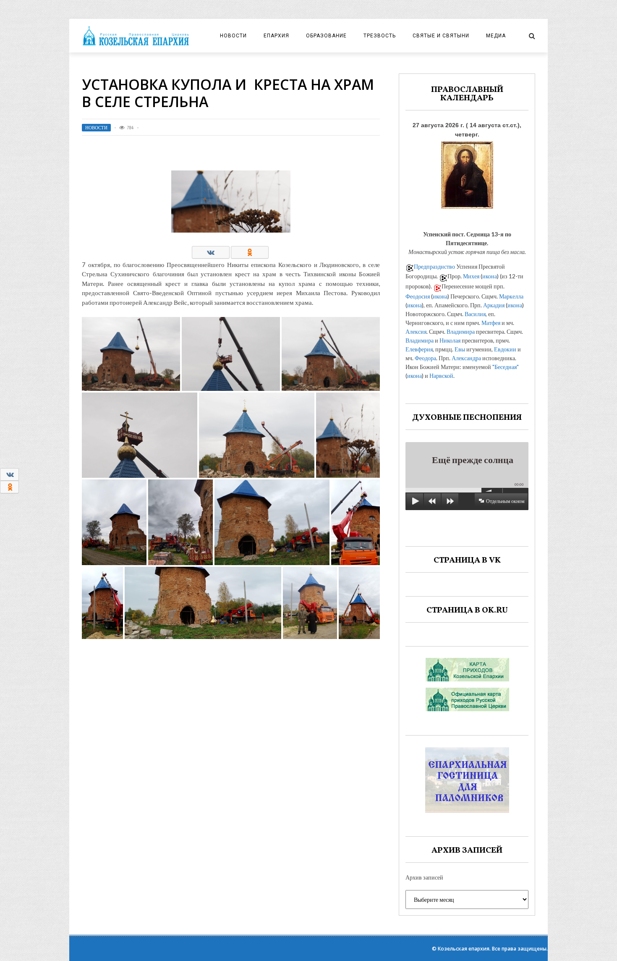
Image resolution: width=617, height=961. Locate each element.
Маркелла (511, 296)
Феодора (425, 357)
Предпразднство (434, 266)
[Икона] (467, 172)
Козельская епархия (463, 948)
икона (489, 276)
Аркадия (494, 305)
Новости (233, 36)
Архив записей (424, 877)
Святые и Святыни (441, 36)
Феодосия (417, 296)
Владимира (461, 331)
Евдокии (505, 349)
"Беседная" (505, 366)
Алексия (415, 331)
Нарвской (441, 375)
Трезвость (379, 36)
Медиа (496, 36)
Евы (460, 349)
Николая (449, 340)
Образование (326, 36)
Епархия (276, 36)
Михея (471, 276)
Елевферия (419, 349)
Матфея (490, 322)
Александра (466, 357)
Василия (475, 313)
